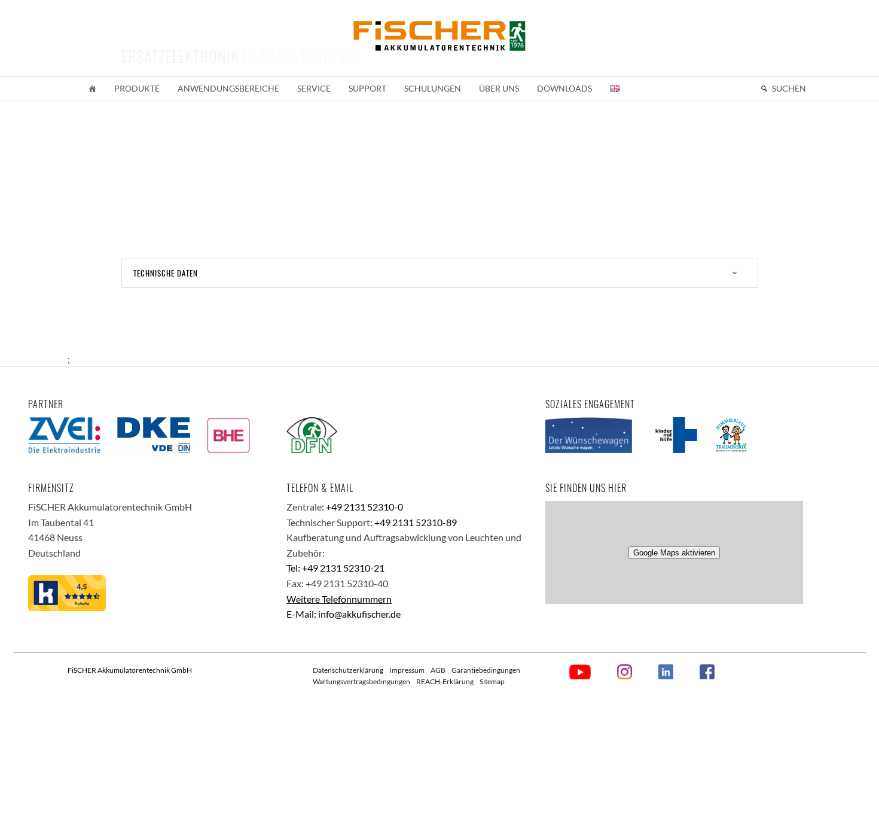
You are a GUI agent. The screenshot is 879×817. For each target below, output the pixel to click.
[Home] (92, 89)
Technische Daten (165, 273)
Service (314, 88)
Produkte (137, 88)
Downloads (564, 88)
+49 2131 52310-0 (364, 506)
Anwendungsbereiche (228, 88)
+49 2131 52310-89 (415, 522)
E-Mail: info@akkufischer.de (343, 613)
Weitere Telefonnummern (339, 599)
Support (367, 88)
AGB (438, 670)
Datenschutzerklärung (348, 670)
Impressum (407, 670)
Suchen (789, 88)
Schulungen (432, 88)
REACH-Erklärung (445, 681)
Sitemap (492, 681)
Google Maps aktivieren (674, 552)
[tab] (439, 273)
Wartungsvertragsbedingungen (361, 681)
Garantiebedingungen (485, 670)
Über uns (499, 88)
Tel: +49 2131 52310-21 (335, 567)
